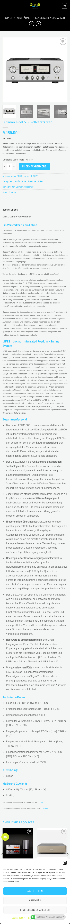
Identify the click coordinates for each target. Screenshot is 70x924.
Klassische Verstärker (50, 18)
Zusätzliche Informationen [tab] (17, 216)
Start (8, 18)
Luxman (19, 186)
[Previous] (8, 69)
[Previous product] (38, 23)
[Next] (62, 69)
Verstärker (23, 18)
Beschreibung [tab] (10, 209)
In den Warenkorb (34, 166)
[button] (65, 862)
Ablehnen (35, 900)
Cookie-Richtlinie (19, 918)
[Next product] (31, 23)
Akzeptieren (35, 891)
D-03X (40, 802)
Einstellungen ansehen (35, 910)
